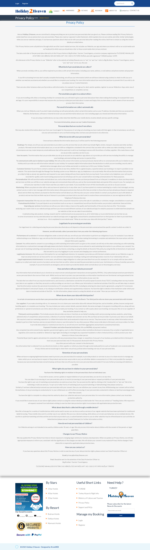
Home (36, 17)
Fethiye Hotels (53, 519)
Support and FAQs (85, 507)
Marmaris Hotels (54, 523)
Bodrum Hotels (54, 514)
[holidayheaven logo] (30, 11)
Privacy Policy (83, 503)
